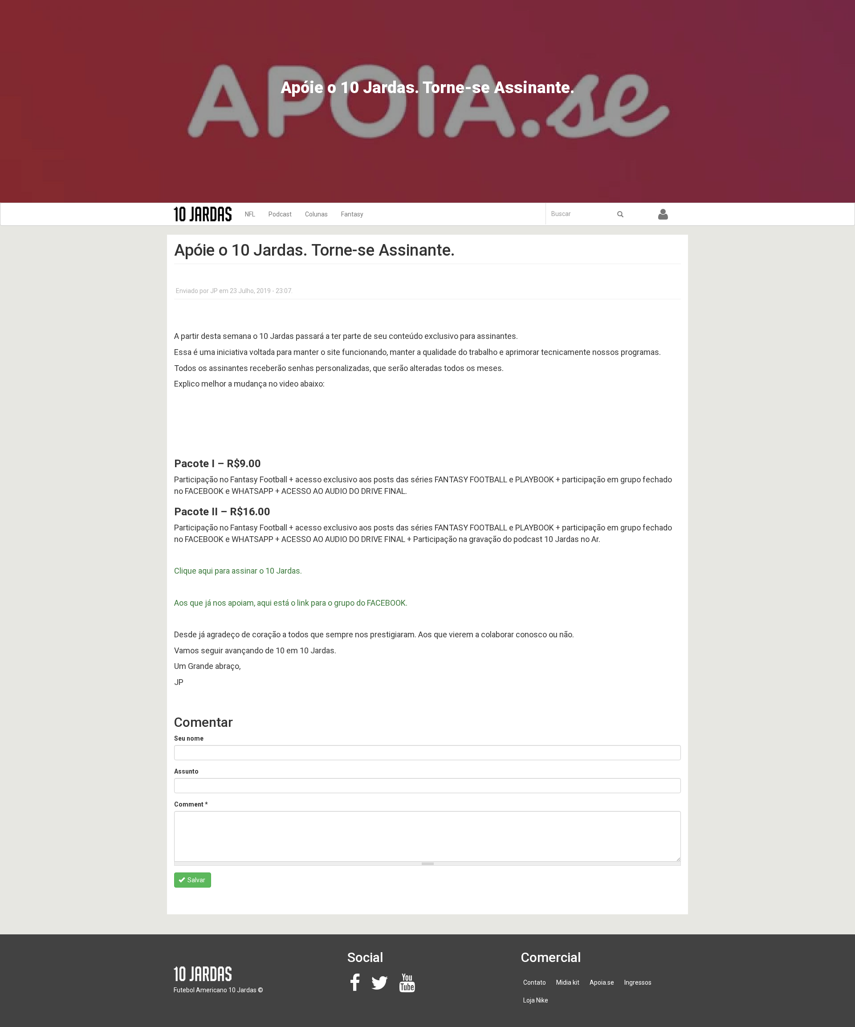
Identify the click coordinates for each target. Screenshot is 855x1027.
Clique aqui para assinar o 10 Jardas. (238, 570)
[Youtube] (409, 987)
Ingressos (637, 982)
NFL (250, 214)
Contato (534, 982)
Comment (191, 804)
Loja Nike (535, 1000)
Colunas (316, 214)
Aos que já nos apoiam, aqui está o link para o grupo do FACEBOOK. (290, 602)
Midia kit (567, 982)
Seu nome (189, 738)
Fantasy (352, 214)
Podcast (280, 214)
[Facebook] (357, 987)
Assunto (186, 771)
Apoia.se (602, 982)
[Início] (206, 214)
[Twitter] (382, 987)
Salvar (195, 880)
